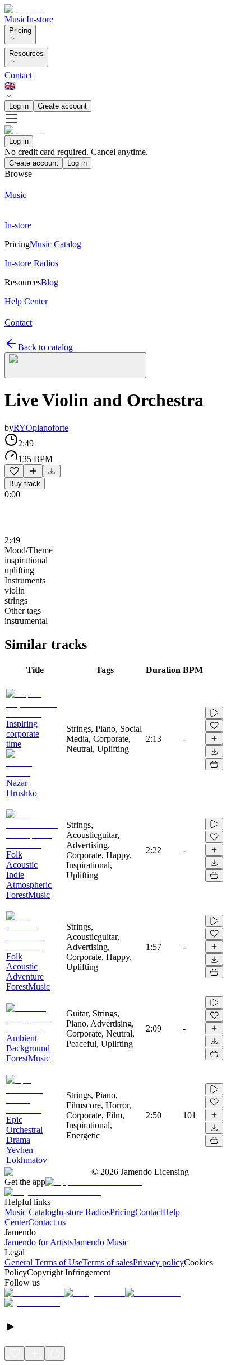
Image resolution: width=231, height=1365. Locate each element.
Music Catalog (30, 1212)
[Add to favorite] (14, 471)
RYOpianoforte (40, 427)
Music (15, 19)
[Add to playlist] (33, 471)
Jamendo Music (100, 1242)
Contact (18, 75)
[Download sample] (52, 471)
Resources (26, 53)
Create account (62, 106)
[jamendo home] (24, 9)
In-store (39, 19)
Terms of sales (107, 1262)
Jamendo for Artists (38, 1242)
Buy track (24, 483)
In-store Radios (83, 1212)
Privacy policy (158, 1262)
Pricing (20, 30)
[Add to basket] (214, 764)
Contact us (47, 1222)
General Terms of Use (43, 1262)
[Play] (75, 365)
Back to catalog (45, 347)
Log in (19, 106)
